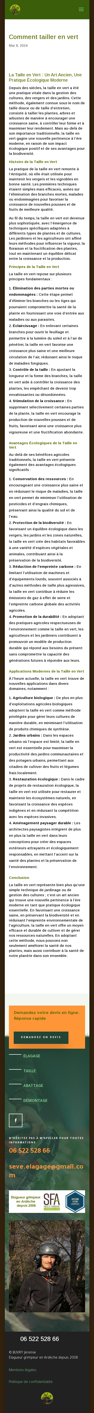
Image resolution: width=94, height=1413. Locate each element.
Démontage (35, 1101)
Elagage (31, 1056)
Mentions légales (22, 1370)
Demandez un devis (41, 1037)
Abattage (33, 1086)
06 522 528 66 (29, 1151)
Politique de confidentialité (31, 1382)
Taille (29, 1071)
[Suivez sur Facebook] (15, 1120)
